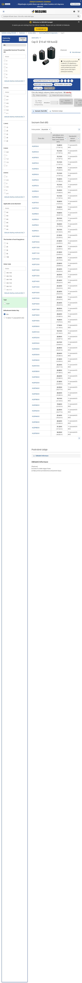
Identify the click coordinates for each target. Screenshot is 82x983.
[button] (75, 4)
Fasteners (22, 33)
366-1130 (9, 283)
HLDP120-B (35, 259)
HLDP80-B (35, 214)
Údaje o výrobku (41, 95)
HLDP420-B (35, 411)
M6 (7, 226)
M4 (7, 219)
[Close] (78, 21)
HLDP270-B (35, 366)
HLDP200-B (35, 326)
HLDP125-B (35, 264)
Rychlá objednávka (67, 102)
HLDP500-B (35, 433)
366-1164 (9, 273)
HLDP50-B (35, 180)
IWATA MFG (35, 38)
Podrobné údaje (57, 111)
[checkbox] (14, 60)
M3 (7, 216)
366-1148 (9, 279)
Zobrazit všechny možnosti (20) (13, 81)
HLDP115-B (35, 253)
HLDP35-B (35, 163)
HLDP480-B (35, 428)
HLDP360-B (35, 394)
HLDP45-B (35, 174)
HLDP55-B (35, 186)
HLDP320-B (35, 383)
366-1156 (9, 276)
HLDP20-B (35, 146)
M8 (7, 229)
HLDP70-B (35, 202)
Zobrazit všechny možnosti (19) (13, 233)
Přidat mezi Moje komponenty (38, 103)
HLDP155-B (35, 298)
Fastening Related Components (48, 33)
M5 (7, 222)
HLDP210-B (35, 332)
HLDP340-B (35, 388)
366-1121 (9, 286)
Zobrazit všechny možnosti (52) (13, 117)
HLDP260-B (35, 360)
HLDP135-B (35, 276)
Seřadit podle (65, 138)
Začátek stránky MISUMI (9, 33)
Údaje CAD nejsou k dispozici (61, 95)
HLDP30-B (35, 157)
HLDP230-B (35, 343)
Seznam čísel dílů (41, 111)
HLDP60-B (35, 191)
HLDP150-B (35, 292)
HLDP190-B (35, 321)
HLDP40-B (35, 169)
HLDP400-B (35, 405)
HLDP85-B (35, 219)
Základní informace (42, 456)
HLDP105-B (35, 242)
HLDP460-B (35, 422)
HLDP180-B (35, 315)
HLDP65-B (35, 197)
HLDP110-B (35, 247)
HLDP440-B (35, 416)
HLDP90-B (35, 225)
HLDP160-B (35, 304)
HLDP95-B (35, 231)
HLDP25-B (35, 152)
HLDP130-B (35, 270)
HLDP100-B (35, 236)
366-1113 (9, 290)
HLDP (8, 304)
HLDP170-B (35, 309)
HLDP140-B (35, 281)
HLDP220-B (35, 338)
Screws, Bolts (32, 33)
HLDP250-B (35, 354)
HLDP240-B (35, 349)
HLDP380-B (35, 399)
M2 (7, 212)
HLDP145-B (35, 287)
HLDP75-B (35, 208)
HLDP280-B (35, 371)
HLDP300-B (35, 377)
